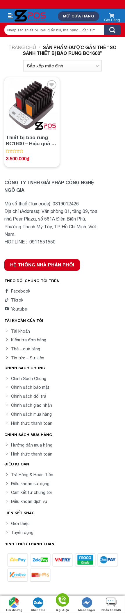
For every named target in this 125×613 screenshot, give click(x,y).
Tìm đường (13, 610)
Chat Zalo (38, 610)
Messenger (86, 610)
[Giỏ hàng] (112, 16)
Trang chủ (22, 47)
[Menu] (10, 16)
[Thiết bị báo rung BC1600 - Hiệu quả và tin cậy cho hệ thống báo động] (32, 105)
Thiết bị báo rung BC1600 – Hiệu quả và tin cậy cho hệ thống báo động (31, 140)
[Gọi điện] (62, 601)
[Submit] (112, 30)
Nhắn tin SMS (111, 610)
